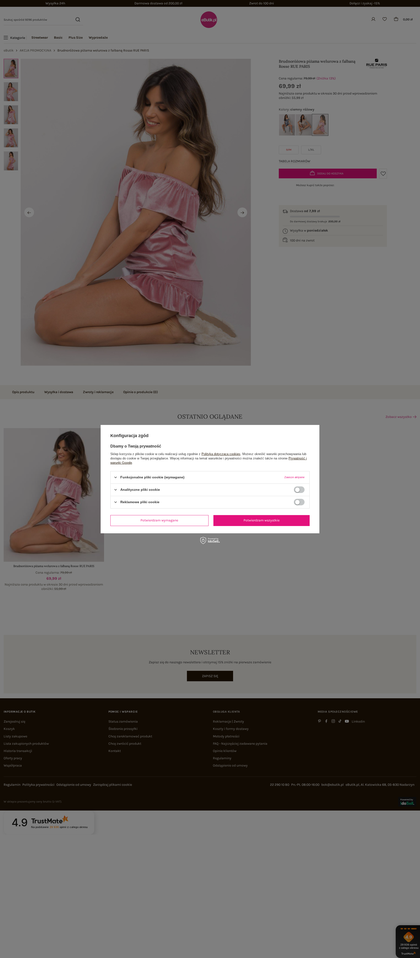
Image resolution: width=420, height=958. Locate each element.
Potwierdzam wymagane (159, 520)
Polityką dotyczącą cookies (220, 454)
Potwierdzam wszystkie (262, 520)
